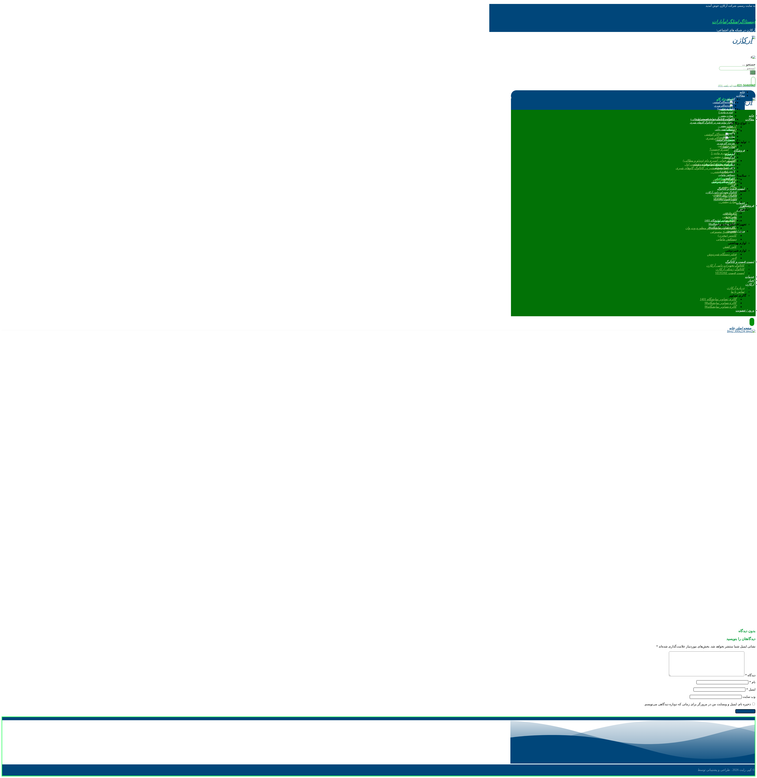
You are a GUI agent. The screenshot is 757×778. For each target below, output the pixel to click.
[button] (745, 21)
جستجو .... (748, 64)
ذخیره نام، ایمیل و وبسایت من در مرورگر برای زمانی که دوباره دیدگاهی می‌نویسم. (697, 704)
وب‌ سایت (749, 696)
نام (752, 682)
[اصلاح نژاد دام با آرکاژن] (743, 40)
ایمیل (750, 689)
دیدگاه (750, 675)
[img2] (459, 331)
